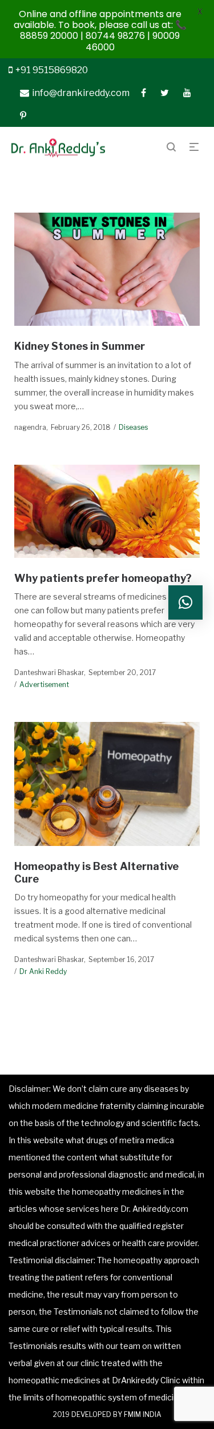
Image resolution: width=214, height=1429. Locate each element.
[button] (185, 602)
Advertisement (44, 684)
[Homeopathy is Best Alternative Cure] (107, 784)
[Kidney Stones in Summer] (107, 269)
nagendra (30, 427)
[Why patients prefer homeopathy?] (107, 511)
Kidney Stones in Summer (79, 346)
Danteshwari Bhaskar (49, 672)
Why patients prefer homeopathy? (103, 578)
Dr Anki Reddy (43, 971)
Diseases (133, 427)
